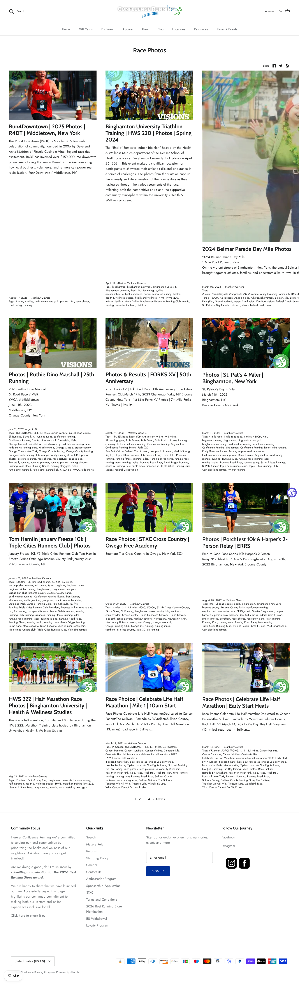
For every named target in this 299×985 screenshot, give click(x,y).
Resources (201, 29)
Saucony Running (115, 466)
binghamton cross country (149, 611)
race (36, 787)
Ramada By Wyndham (168, 769)
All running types (42, 437)
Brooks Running (178, 440)
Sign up (158, 871)
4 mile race (215, 437)
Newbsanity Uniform (117, 622)
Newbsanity (159, 619)
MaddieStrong (182, 451)
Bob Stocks (161, 440)
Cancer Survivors (134, 751)
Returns (91, 851)
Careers (91, 865)
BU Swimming (146, 290)
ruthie (75, 466)
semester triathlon (125, 305)
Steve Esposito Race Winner (56, 626)
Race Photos (250, 769)
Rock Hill (149, 773)
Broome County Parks (59, 593)
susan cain (79, 626)
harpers (233, 615)
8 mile (36, 780)
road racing (15, 305)
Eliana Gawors (177, 615)
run (10, 611)
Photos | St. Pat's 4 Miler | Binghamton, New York (232, 377)
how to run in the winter (68, 600)
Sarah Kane (15, 626)
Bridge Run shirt (18, 593)
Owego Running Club (39, 604)
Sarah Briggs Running (176, 462)
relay (268, 619)
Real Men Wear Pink (117, 773)
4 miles (29, 301)
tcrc (129, 466)
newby (133, 622)
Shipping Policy (97, 858)
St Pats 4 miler (210, 466)
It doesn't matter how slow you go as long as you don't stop (139, 762)
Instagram (228, 845)
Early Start (281, 758)
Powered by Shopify (67, 972)
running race (181, 459)
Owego (147, 622)
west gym (82, 787)
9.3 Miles (170, 437)
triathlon (141, 305)
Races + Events (227, 29)
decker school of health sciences (124, 294)
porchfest (225, 619)
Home (66, 29)
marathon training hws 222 (78, 784)
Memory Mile (231, 765)
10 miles (20, 780)
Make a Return (96, 844)
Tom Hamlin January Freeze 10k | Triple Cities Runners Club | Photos (50, 542)
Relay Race (136, 773)
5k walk (27, 437)
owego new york (162, 622)
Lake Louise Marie (115, 765)
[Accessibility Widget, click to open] (292, 493)
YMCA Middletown (83, 470)
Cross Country (130, 615)
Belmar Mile (281, 298)
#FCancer (117, 747)
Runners (230, 776)
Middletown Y (46, 448)
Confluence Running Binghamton (165, 444)
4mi (265, 437)
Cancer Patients (114, 751)
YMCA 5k (65, 470)
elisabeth (110, 619)
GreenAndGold (223, 301)
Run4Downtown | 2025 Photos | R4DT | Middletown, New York (47, 129)
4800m (257, 437)
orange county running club (24, 455)
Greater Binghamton (256, 455)
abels (237, 604)
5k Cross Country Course (175, 607)
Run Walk (14, 462)
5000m (63, 433)
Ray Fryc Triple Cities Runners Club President (131, 455)
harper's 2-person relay (215, 615)
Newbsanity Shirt (177, 619)
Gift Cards (86, 29)
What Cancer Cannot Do (119, 787)
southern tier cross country (120, 630)
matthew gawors (143, 619)
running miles (140, 459)
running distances (35, 615)
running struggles (60, 466)
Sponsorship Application (103, 885)
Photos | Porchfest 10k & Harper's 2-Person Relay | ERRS (245, 542)
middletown (35, 444)
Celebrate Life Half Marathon (122, 754)
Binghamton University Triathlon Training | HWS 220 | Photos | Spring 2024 (149, 133)
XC (144, 630)
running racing (130, 462)
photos (64, 301)
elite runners (279, 448)
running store (51, 622)
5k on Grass (112, 611)
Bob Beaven (132, 440)
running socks (34, 622)
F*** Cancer (113, 758)
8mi (44, 780)
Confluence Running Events (24, 440)
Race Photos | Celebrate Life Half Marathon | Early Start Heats (241, 702)
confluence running (64, 437)
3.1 (36, 433)
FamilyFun (207, 301)
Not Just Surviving (178, 765)
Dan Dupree (72, 597)
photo (84, 455)
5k (70, 433)
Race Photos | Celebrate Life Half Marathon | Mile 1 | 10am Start (144, 702)
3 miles (116, 607)
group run (47, 600)
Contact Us (93, 872)
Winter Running (237, 470)
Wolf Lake (140, 787)
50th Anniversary (145, 437)
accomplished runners (21, 585)
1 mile (205, 298)
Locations (178, 29)
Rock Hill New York (167, 773)
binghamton (118, 287)
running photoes (40, 462)
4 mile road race (232, 437)
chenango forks (114, 444)
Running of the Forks (161, 459)
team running (265, 622)
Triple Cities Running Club (175, 466)
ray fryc (74, 604)
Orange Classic (64, 448)
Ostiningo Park (17, 604)
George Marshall (18, 444)
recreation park (255, 619)
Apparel (128, 29)
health (176, 294)
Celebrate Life (171, 751)
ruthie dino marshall (20, 470)
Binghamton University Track (121, 290)
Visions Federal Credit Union (122, 470)
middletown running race (75, 444)
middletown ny (52, 444)
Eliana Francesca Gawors (153, 615)
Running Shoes (40, 466)
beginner (60, 585)
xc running (153, 630)
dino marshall (48, 440)
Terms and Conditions (101, 899)
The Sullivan (165, 780)
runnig (185, 301)
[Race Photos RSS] (287, 65)
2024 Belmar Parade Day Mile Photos (247, 249)
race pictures (60, 459)
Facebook (228, 837)
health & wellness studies (119, 298)
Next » (160, 799)
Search (91, 837)
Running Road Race (20, 466)
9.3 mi (160, 437)
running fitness (124, 459)
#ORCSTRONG (24, 433)
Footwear (107, 29)
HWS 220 (172, 298)
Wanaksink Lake (156, 784)
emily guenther (32, 600)
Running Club (229, 459)
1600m (214, 298)
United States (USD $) (29, 961)
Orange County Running (79, 451)
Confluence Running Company (38, 972)
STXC (89, 892)
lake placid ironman (161, 451)
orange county (82, 448)
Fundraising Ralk (67, 440)
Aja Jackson (226, 298)
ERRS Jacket (243, 611)
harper (279, 611)
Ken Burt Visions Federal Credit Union (127, 451)
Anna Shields (241, 298)
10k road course (41, 582)
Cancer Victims (153, 751)
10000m (20, 582)
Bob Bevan (147, 440)
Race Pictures (265, 769)
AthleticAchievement (262, 298)
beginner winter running (22, 589)
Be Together (169, 747)
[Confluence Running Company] (149, 11)
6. (53, 582)
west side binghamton (214, 470)
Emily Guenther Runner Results (219, 451)
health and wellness (146, 298)
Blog (161, 29)
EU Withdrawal (96, 918)
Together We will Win (118, 784)
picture (22, 459)
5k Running (15, 437)
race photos (82, 301)
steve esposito (31, 626)
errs (233, 611)
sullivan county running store (121, 780)
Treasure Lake (139, 784)
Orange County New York (23, 451)
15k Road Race (126, 437)
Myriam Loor (134, 765)
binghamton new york (139, 287)
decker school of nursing (158, 294)
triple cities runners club (145, 466)
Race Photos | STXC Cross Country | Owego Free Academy (147, 542)
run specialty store (38, 611)
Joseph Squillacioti (244, 301)
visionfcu (235, 305)
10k (28, 582)
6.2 (58, 582)
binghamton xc (173, 611)
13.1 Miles (155, 747)
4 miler (19, 301)
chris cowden (113, 615)
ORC (76, 455)
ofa (140, 622)
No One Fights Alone (154, 765)
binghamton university (165, 287)
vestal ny (70, 787)
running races (113, 462)
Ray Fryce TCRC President (172, 455)
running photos (59, 462)
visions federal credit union (257, 305)
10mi (29, 780)
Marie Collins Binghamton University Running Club (153, 301)
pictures (31, 459)
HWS (161, 298)
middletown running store (23, 448)
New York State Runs (20, 787)
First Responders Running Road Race (223, 455)
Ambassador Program (101, 878)
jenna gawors (124, 619)
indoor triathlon (114, 301)
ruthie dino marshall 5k (45, 470)
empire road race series (251, 451)
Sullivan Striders (148, 780)
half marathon (16, 784)
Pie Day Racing (114, 769)
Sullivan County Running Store (237, 780)
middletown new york (46, 301)
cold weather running (240, 444)
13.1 (145, 747)
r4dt (72, 301)
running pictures (79, 462)
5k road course (82, 433)
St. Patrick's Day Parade (215, 305)
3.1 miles (45, 433)
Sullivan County (163, 776)
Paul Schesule (60, 604)
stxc (139, 630)
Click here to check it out (28, 915)
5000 (54, 433)
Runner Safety (57, 611)
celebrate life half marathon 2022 (158, 754)
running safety (251, 462)
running (28, 305)
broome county (36, 593)
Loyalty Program (97, 925)
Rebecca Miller (69, 607)
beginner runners (211, 440)
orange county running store (56, 455)
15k (114, 437)
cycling (160, 290)
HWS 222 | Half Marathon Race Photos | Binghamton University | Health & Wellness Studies (48, 705)
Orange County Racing (51, 451)
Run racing (20, 611)
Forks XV (142, 448)
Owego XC (137, 626)
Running (240, 776)
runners (206, 459)
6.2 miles (67, 582)
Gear (145, 29)
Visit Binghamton (77, 630)
